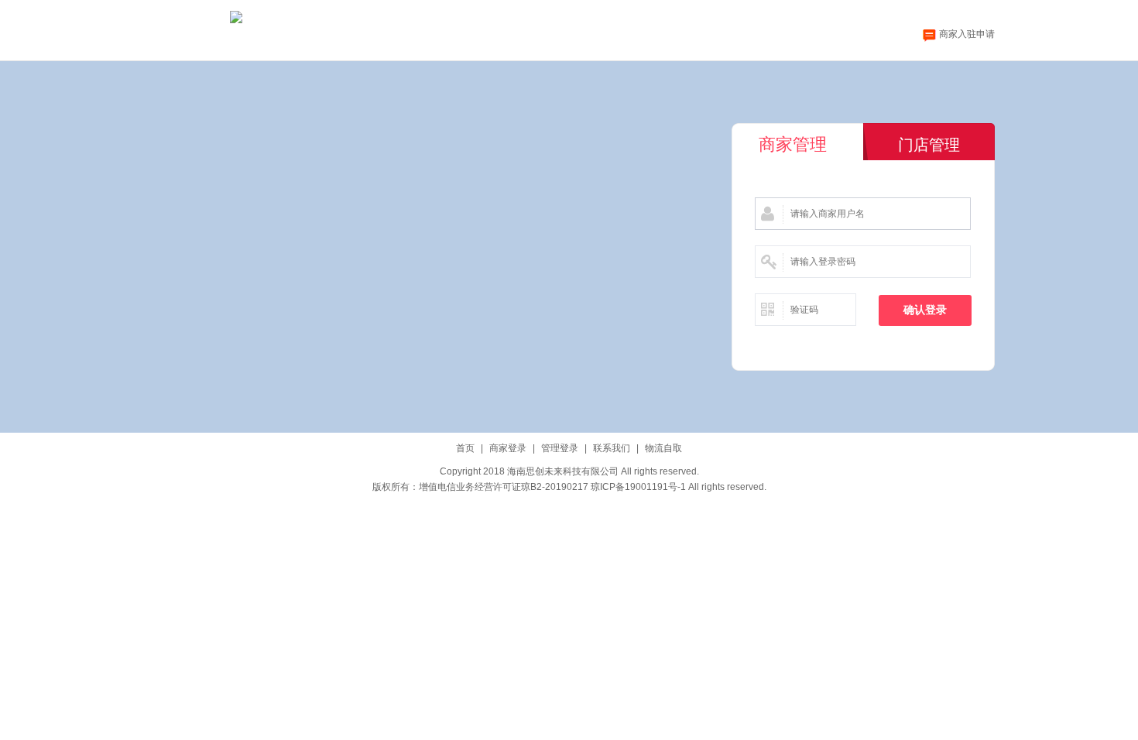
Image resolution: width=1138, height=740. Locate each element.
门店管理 (929, 144)
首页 (465, 448)
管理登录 (559, 448)
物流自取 (663, 448)
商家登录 (507, 448)
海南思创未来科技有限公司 (563, 471)
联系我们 (611, 448)
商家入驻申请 (967, 34)
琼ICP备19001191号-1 (638, 486)
